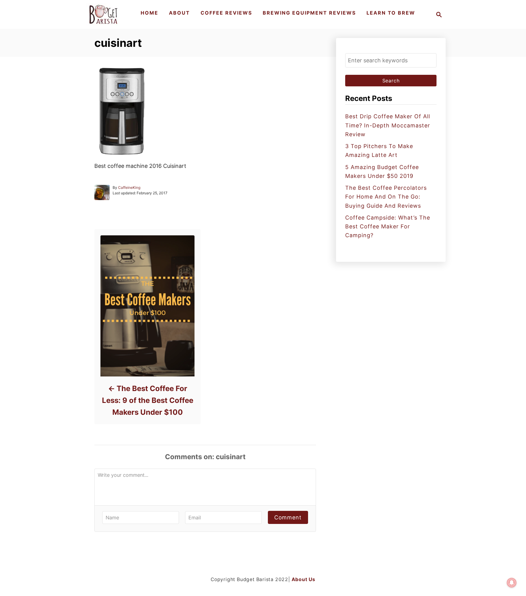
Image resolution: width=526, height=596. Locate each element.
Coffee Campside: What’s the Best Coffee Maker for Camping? (387, 226)
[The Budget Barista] (104, 14)
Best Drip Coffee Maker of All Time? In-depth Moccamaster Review (387, 125)
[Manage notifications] (512, 582)
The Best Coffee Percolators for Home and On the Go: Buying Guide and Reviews (386, 197)
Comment (288, 517)
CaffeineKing (129, 187)
